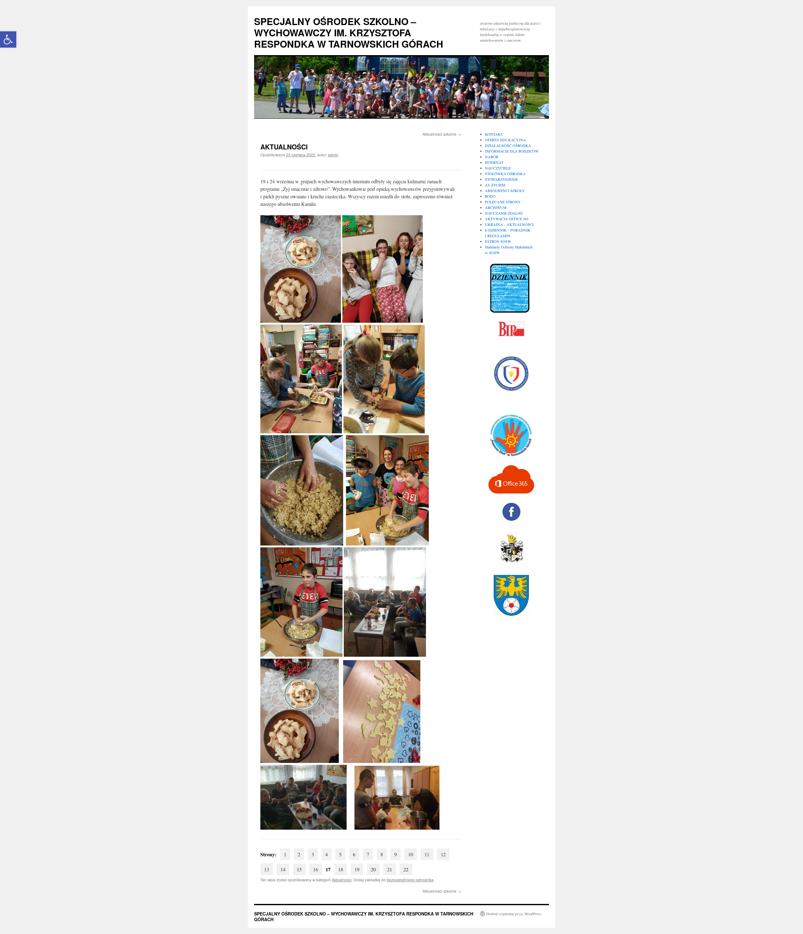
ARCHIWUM (496, 207)
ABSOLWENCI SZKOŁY (505, 190)
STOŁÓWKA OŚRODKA (505, 173)
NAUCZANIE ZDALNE (504, 213)
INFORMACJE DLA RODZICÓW (512, 151)
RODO (490, 196)
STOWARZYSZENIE (501, 179)
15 (299, 869)
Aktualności (342, 879)
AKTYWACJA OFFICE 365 (507, 218)
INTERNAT (494, 162)
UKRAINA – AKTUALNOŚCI (509, 224)
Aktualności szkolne (442, 134)
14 (282, 869)
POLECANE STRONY (503, 201)
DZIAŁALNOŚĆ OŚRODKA (508, 145)
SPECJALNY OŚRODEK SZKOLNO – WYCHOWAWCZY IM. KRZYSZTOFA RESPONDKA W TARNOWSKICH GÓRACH (348, 32)
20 (373, 869)
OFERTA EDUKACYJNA (505, 139)
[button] (8, 39)
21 (389, 869)
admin (333, 154)
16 (315, 869)
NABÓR (491, 156)
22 (405, 869)
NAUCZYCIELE (498, 167)
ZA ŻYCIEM (495, 184)
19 (356, 869)
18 (340, 869)
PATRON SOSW (498, 241)
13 (266, 869)
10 (410, 854)
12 (443, 854)
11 (426, 854)
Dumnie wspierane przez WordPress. (514, 913)
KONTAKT (494, 134)
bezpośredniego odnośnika (410, 879)
